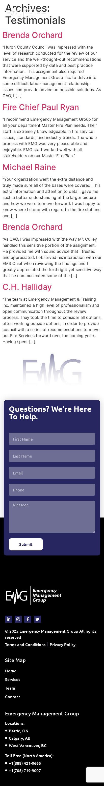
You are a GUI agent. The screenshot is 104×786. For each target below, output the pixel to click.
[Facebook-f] (27, 619)
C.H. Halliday (27, 287)
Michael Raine (29, 167)
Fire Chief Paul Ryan (41, 107)
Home (10, 670)
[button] (95, 13)
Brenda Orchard (33, 35)
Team (10, 688)
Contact (12, 696)
